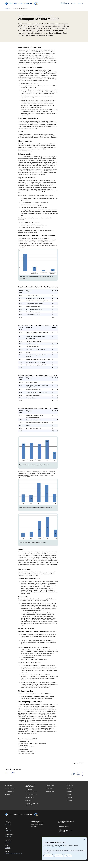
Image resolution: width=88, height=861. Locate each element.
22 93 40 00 (8, 836)
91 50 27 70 (8, 824)
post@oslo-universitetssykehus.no (13, 853)
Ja (7, 772)
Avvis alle (58, 855)
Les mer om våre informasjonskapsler (53, 847)
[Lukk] (84, 840)
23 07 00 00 (8, 842)
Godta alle (48, 855)
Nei (14, 772)
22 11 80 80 (7, 847)
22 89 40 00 (8, 830)
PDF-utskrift (79, 773)
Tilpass (68, 855)
